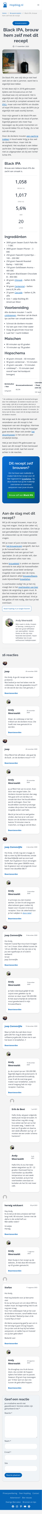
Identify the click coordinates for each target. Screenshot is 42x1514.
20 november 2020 (31, 671)
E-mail (8, 1452)
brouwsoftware (30, 576)
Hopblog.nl (16, 5)
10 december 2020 (31, 1026)
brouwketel (14, 563)
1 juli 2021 (34, 1109)
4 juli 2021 (32, 1157)
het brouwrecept (14, 546)
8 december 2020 (31, 935)
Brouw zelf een (21, 495)
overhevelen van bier (28, 587)
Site (6, 1463)
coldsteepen (10, 315)
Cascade (18, 292)
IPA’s (4, 104)
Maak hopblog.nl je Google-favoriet (17, 609)
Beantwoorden (11, 693)
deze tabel (27, 913)
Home (4, 13)
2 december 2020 (31, 847)
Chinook (18, 280)
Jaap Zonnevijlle (13, 847)
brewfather (26, 479)
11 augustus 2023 (31, 1287)
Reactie (8, 1413)
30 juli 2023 (33, 1205)
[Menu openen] (38, 5)
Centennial (20, 286)
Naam (8, 1441)
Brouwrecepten (15, 13)
